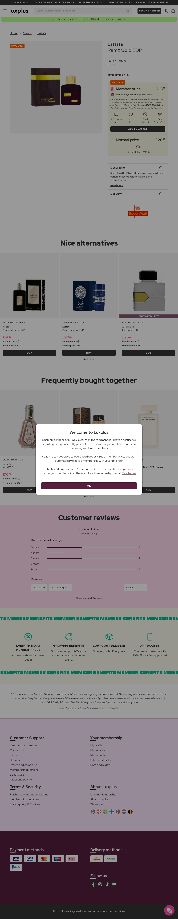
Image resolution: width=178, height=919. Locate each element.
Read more (129, 473)
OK (89, 485)
